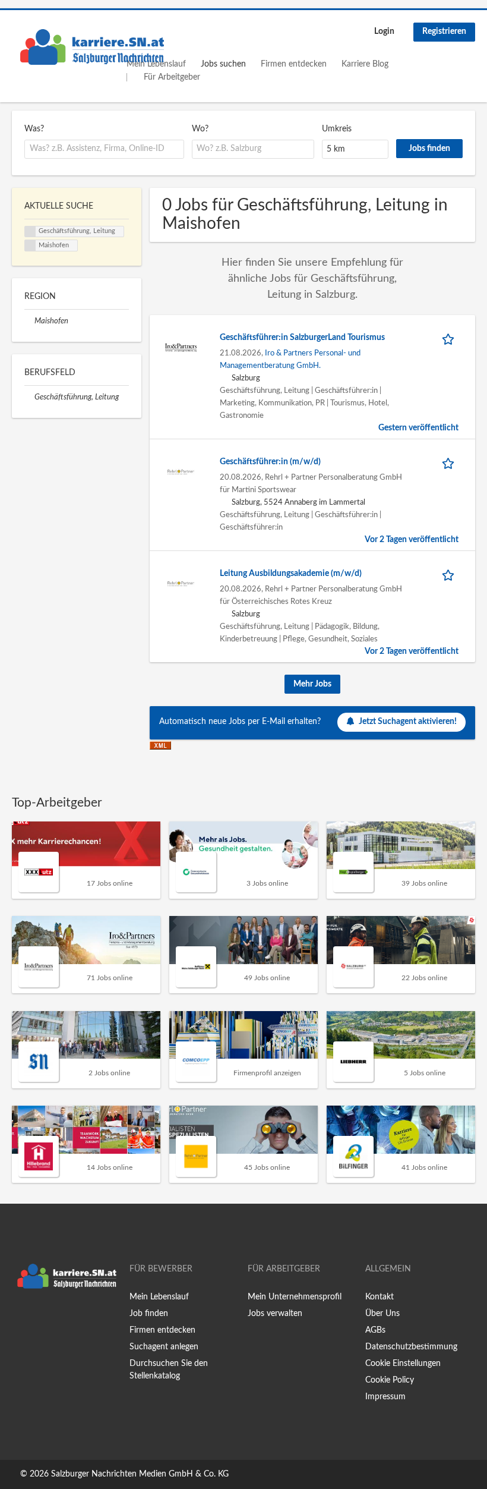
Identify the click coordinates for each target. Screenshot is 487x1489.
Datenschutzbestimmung (411, 1347)
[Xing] (40, 1319)
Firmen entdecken (294, 64)
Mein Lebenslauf (159, 1297)
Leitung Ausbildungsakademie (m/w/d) (291, 573)
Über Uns (382, 1313)
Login (384, 31)
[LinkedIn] (57, 1319)
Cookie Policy (389, 1380)
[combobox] (104, 149)
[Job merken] (450, 338)
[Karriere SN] (92, 47)
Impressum (385, 1397)
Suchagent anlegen (163, 1347)
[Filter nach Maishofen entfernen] (29, 321)
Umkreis (337, 129)
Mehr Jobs (312, 684)
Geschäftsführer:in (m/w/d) (270, 462)
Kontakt (379, 1297)
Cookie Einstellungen (403, 1363)
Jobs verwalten (275, 1313)
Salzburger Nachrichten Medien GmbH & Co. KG (140, 1474)
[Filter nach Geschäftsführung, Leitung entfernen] (29, 397)
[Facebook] (20, 1319)
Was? (34, 129)
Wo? (200, 129)
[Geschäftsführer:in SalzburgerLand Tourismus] (181, 347)
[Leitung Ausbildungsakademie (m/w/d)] (181, 583)
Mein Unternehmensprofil (294, 1297)
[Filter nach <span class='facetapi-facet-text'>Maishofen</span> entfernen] (30, 245)
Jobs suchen (223, 64)
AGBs (375, 1330)
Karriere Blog (364, 64)
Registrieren (444, 31)
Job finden (148, 1313)
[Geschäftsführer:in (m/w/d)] (181, 471)
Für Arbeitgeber (172, 77)
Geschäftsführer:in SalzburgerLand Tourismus (302, 337)
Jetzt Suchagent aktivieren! (408, 721)
